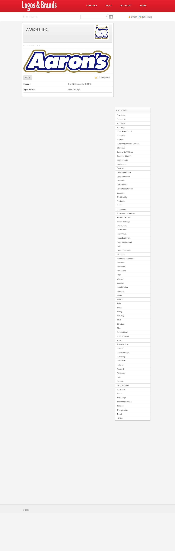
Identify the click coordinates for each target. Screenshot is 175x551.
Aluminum (121, 127)
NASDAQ (87, 84)
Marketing (120, 291)
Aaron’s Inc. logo (74, 90)
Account (126, 5)
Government (121, 230)
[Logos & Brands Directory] (49, 11)
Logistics (120, 283)
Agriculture (121, 123)
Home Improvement (124, 242)
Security (120, 381)
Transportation (122, 410)
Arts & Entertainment (124, 132)
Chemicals (121, 148)
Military (119, 308)
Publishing (121, 357)
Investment (121, 267)
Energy (119, 205)
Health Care (121, 234)
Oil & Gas (120, 324)
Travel (119, 414)
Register (147, 17)
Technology (121, 398)
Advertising (121, 115)
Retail (119, 377)
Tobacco (120, 406)
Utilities (119, 418)
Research (120, 369)
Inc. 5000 (120, 254)
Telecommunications (124, 402)
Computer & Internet (124, 156)
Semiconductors (123, 385)
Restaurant (121, 373)
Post (109, 5)
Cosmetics (121, 181)
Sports (119, 394)
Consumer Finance (124, 172)
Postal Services (123, 344)
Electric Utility (122, 197)
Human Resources (124, 250)
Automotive (121, 136)
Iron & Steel (121, 271)
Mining (119, 312)
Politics (119, 340)
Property (120, 349)
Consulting (121, 168)
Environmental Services (126, 213)
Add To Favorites (103, 77)
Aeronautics (121, 119)
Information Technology (125, 258)
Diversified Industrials (76, 84)
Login (134, 17)
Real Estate (121, 361)
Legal (119, 275)
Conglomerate (122, 160)
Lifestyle (120, 279)
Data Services (122, 185)
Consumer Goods (123, 177)
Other (119, 328)
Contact (91, 5)
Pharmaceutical (123, 336)
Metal (119, 304)
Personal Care (122, 332)
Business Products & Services (128, 144)
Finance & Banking (124, 218)
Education (121, 193)
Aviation (120, 140)
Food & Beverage (123, 222)
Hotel (119, 246)
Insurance (120, 263)
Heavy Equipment (123, 238)
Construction (121, 164)
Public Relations (123, 353)
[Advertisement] (132, 64)
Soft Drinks (121, 389)
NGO (119, 320)
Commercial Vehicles (125, 152)
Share (27, 78)
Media (119, 295)
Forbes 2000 (121, 226)
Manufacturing (122, 287)
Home (143, 5)
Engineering (121, 209)
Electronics (121, 201)
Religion (120, 365)
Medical (120, 299)
